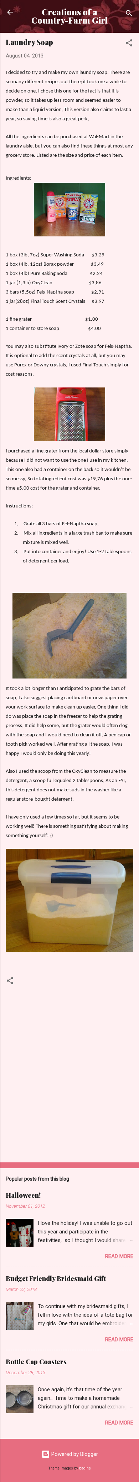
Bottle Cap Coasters (36, 1361)
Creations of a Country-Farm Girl (69, 16)
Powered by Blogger (74, 1454)
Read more (119, 1256)
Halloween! (23, 1195)
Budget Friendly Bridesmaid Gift (56, 1278)
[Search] (129, 14)
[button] (129, 44)
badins (85, 1468)
